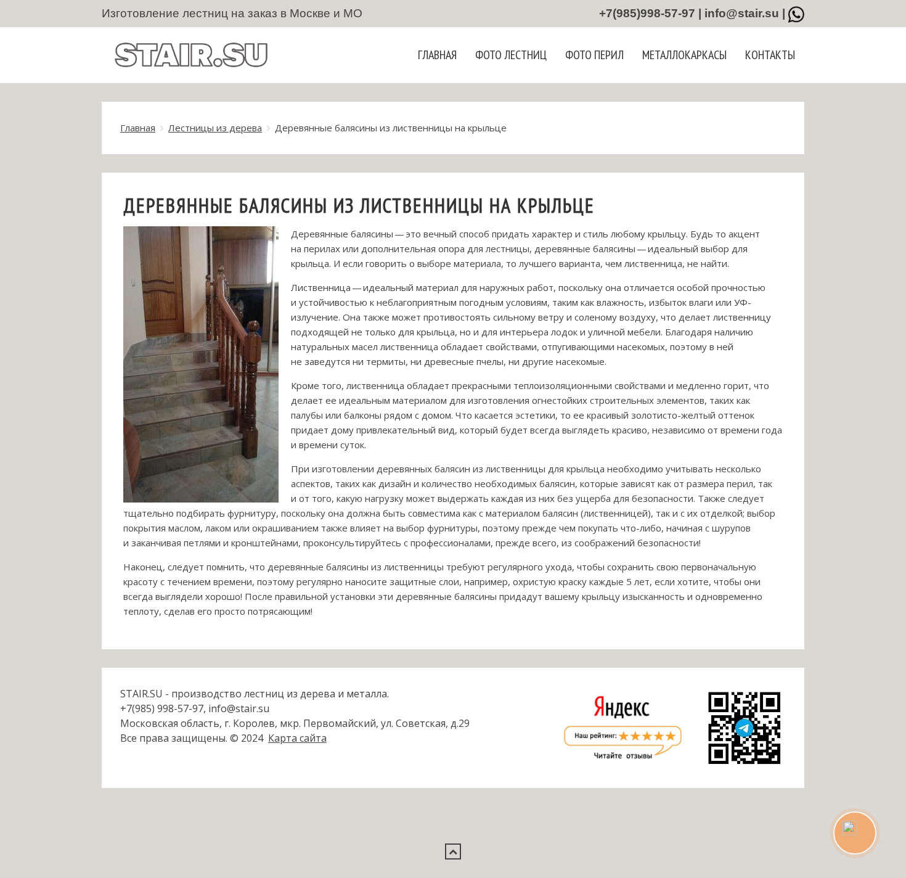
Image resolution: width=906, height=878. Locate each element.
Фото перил (594, 55)
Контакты (770, 55)
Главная (437, 55)
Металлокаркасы (684, 55)
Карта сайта (297, 738)
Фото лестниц (511, 55)
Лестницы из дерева (215, 127)
